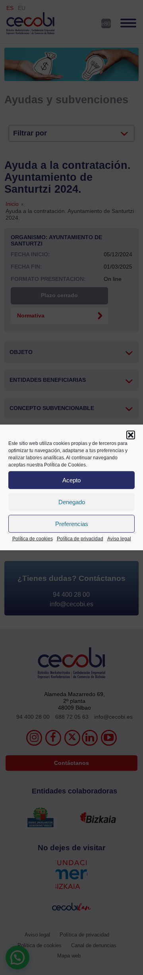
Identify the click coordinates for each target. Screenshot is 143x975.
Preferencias (71, 523)
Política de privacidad (80, 539)
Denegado (71, 501)
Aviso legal (119, 539)
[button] (131, 435)
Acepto (71, 479)
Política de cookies (32, 539)
